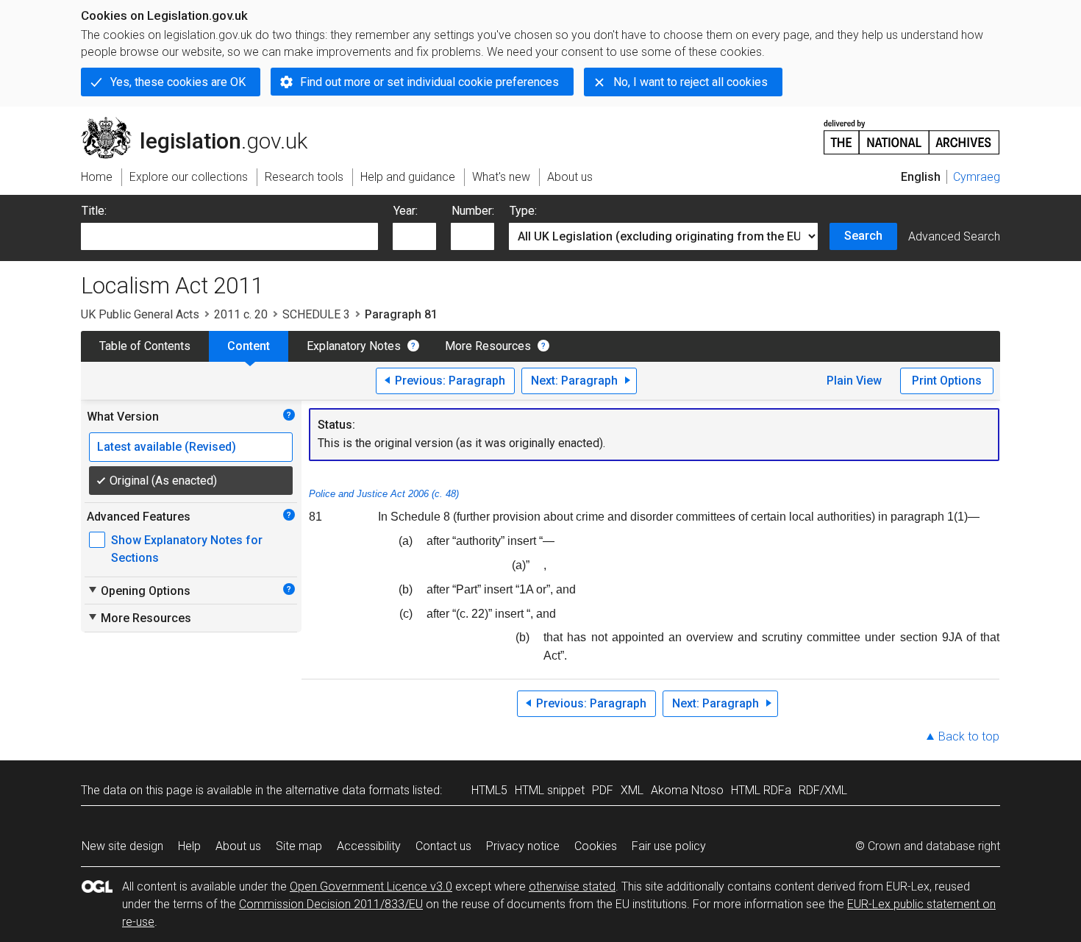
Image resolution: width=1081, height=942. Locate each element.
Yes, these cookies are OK (178, 82)
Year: (405, 211)
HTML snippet (550, 790)
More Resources (488, 346)
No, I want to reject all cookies (690, 82)
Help (189, 846)
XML (632, 790)
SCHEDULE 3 (316, 314)
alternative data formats (347, 790)
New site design (122, 846)
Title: (94, 211)
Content (248, 346)
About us (238, 846)
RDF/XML (823, 790)
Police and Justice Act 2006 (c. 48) (384, 493)
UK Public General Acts (140, 314)
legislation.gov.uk (202, 123)
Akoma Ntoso (687, 790)
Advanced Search (954, 236)
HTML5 (489, 790)
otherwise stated (572, 886)
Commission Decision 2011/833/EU (331, 904)
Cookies (595, 846)
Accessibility (369, 846)
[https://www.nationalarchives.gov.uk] (912, 131)
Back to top (968, 736)
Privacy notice (523, 846)
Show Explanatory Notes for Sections (187, 549)
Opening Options (138, 590)
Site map (299, 846)
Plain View (854, 381)
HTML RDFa (761, 790)
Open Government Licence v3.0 (371, 886)
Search (863, 236)
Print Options (947, 381)
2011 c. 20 (241, 314)
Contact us (443, 846)
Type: (523, 211)
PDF (602, 790)
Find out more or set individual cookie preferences (429, 82)
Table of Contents (144, 346)
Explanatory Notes (354, 346)
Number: (473, 211)
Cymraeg (976, 177)
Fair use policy (669, 846)
